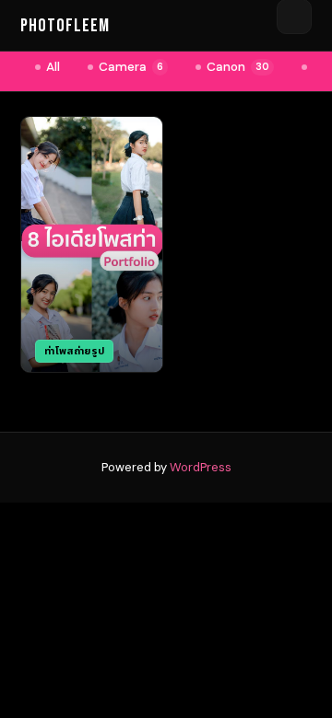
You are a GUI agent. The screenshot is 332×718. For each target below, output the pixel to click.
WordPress (200, 467)
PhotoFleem (65, 26)
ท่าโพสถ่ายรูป (74, 350)
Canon (238, 67)
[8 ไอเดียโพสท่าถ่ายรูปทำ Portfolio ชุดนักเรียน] (91, 244)
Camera (131, 67)
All (53, 67)
